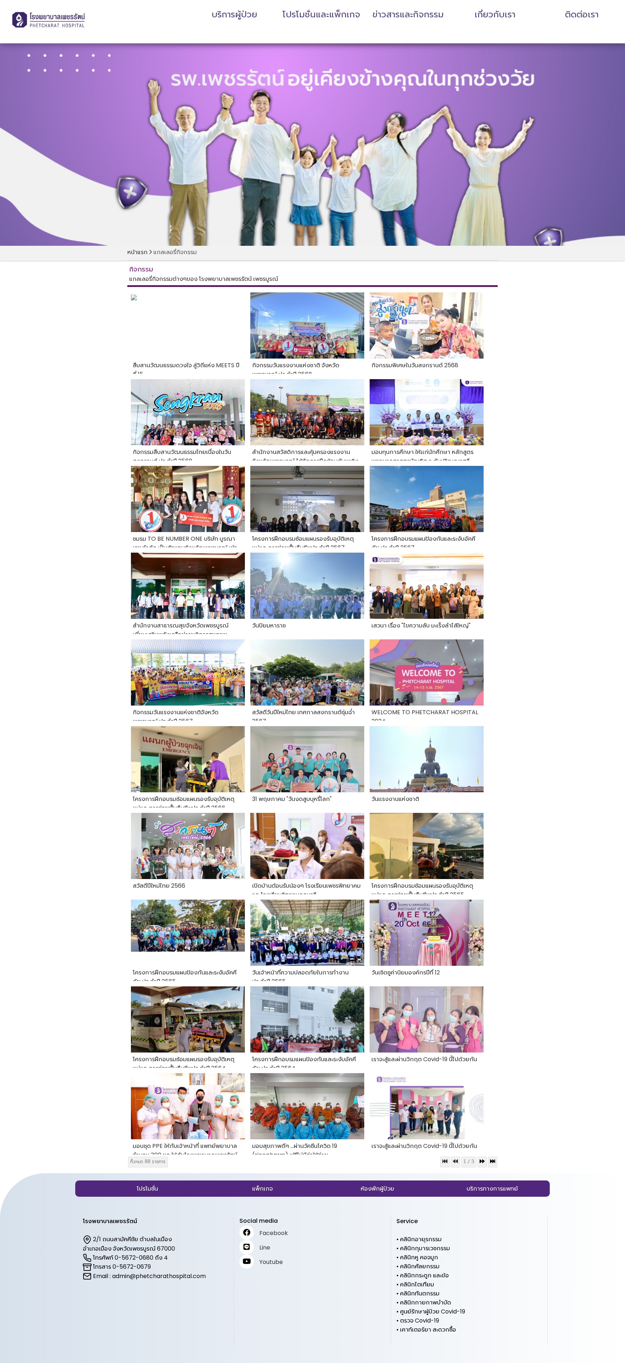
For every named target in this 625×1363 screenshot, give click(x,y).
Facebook (273, 1233)
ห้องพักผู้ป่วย (377, 1188)
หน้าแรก (137, 252)
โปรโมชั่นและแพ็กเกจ (321, 14)
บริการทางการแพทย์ (492, 1188)
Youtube (271, 1262)
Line (264, 1247)
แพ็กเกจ (262, 1188)
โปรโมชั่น (147, 1188)
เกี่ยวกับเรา (495, 14)
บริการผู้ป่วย (234, 14)
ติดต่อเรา (582, 14)
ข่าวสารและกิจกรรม (408, 14)
